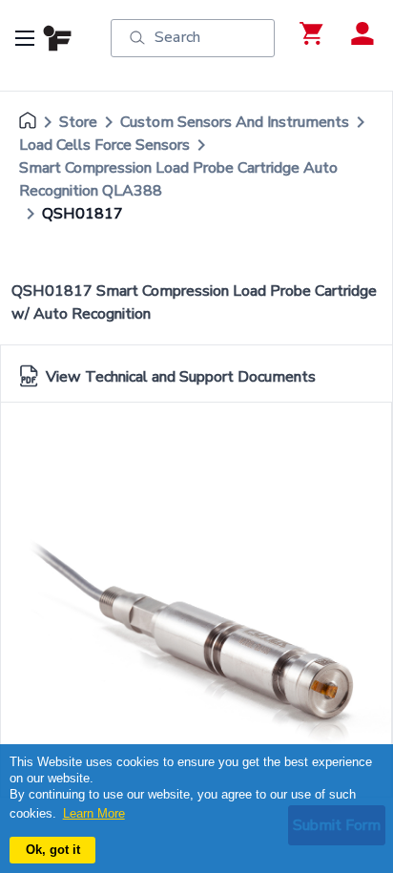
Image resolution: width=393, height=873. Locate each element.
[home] (27, 122)
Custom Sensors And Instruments (234, 122)
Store (78, 122)
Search (177, 37)
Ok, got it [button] (53, 849)
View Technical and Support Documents (181, 376)
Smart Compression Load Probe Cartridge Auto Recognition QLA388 (178, 179)
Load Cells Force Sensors (104, 145)
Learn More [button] (94, 813)
